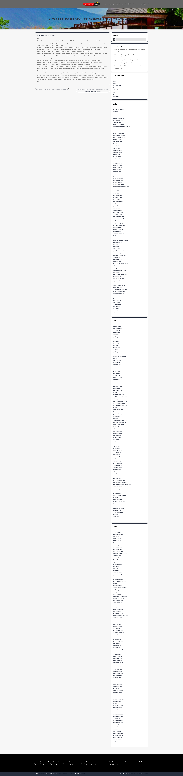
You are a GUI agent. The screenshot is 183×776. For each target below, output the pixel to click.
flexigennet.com (117, 639)
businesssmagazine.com (119, 354)
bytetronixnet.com (117, 737)
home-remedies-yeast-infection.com (122, 126)
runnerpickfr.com (117, 332)
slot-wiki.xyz (116, 474)
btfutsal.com (116, 341)
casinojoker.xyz (117, 469)
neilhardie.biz (116, 448)
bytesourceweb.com (118, 720)
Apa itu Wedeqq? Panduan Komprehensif (126, 60)
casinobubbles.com (118, 146)
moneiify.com (116, 577)
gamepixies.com (117, 206)
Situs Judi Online (142, 4)
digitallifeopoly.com (118, 144)
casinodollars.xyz (117, 467)
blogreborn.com (117, 360)
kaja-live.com (116, 371)
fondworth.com (117, 555)
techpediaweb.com (118, 677)
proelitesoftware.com (118, 216)
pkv (114, 92)
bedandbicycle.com (118, 199)
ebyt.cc (115, 407)
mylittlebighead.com (118, 191)
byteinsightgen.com (118, 705)
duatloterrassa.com (118, 236)
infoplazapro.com (117, 686)
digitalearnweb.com (118, 534)
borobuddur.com (117, 171)
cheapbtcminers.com (118, 184)
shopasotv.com (117, 491)
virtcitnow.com (116, 362)
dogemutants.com (117, 624)
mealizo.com (116, 566)
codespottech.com (117, 652)
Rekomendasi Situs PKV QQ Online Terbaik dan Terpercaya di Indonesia (57, 774)
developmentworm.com (119, 501)
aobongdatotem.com (118, 124)
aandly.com (116, 516)
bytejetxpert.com (117, 739)
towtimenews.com (117, 594)
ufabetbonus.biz (117, 510)
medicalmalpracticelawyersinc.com (122, 484)
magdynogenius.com (118, 665)
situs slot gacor (117, 85)
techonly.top (116, 349)
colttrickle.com (116, 330)
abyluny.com (116, 308)
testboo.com (116, 439)
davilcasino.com (117, 156)
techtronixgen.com (117, 669)
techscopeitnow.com (118, 735)
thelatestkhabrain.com (118, 560)
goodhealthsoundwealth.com (120, 615)
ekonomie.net (116, 497)
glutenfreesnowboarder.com (120, 251)
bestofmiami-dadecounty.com (120, 131)
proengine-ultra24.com (118, 424)
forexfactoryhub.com (118, 369)
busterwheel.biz (117, 456)
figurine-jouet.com (117, 287)
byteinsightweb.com (118, 662)
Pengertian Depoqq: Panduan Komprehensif (126, 63)
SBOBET (129, 4)
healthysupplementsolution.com (121, 650)
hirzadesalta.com (117, 141)
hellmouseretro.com (118, 620)
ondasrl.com (116, 246)
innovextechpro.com (118, 671)
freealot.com (116, 193)
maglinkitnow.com (117, 660)
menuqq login (37, 762)
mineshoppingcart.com (119, 135)
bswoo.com (116, 519)
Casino (122, 4)
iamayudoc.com (117, 188)
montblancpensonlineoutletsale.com (122, 397)
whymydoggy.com (117, 532)
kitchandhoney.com (118, 431)
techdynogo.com (117, 654)
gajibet (114, 764)
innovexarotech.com (118, 729)
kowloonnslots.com (118, 386)
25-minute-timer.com (118, 178)
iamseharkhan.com (118, 557)
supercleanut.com (117, 197)
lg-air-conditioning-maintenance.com (122, 414)
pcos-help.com (116, 339)
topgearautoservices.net (119, 285)
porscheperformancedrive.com (120, 240)
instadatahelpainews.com (119, 296)
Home (104, 4)
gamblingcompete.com (119, 352)
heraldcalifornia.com (118, 201)
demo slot (115, 87)
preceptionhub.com (118, 120)
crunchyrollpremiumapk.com (120, 587)
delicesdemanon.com (118, 437)
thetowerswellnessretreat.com (120, 263)
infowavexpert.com (118, 690)
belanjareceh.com (117, 547)
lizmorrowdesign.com (118, 253)
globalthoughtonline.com (119, 575)
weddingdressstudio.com (119, 441)
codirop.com (116, 343)
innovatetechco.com (118, 682)
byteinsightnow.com (118, 722)
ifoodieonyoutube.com (118, 133)
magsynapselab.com (118, 667)
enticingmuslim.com (118, 613)
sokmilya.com (116, 306)
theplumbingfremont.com (119, 506)
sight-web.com (116, 375)
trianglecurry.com (117, 259)
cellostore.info (116, 570)
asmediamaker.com (118, 572)
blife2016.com (116, 248)
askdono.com (116, 347)
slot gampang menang (95, 764)
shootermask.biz (117, 454)
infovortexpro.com (117, 731)
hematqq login (113, 762)
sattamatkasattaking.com (119, 270)
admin (53, 35)
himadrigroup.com (117, 377)
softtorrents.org (117, 231)
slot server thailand (62, 762)
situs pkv (44, 762)
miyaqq (109, 764)
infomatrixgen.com (118, 709)
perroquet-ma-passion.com (120, 291)
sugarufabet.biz (117, 281)
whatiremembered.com (119, 403)
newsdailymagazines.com (119, 118)
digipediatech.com (117, 658)
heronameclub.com (118, 641)
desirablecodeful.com (118, 637)
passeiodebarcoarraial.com (120, 553)
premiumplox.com (117, 444)
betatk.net (115, 514)
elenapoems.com (117, 617)
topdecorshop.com (117, 489)
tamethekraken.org (117, 242)
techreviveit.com (117, 688)
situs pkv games (89, 762)
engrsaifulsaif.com (118, 182)
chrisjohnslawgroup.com (119, 223)
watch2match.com (117, 476)
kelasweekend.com (118, 512)
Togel (134, 4)
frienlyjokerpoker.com (118, 384)
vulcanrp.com (116, 392)
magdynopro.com (117, 684)
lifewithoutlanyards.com (119, 427)
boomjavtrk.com (117, 311)
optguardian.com (117, 152)
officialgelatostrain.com (119, 266)
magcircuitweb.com (118, 673)
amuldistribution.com (118, 169)
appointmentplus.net (118, 499)
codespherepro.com (118, 716)
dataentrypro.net (117, 540)
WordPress (145, 774)
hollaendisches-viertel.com (119, 422)
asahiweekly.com (117, 195)
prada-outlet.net (117, 326)
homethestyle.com (117, 167)
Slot (117, 4)
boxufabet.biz (116, 283)
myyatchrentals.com (118, 579)
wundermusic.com (117, 173)
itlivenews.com (117, 504)
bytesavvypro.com (117, 703)
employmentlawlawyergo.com (120, 482)
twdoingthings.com (118, 630)
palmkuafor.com (117, 538)
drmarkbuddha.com (118, 412)
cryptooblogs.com (117, 163)
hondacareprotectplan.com (120, 590)
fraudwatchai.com (117, 159)
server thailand (121, 762)
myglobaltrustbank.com (119, 480)
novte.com (115, 418)
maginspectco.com (118, 742)
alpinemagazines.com (118, 390)
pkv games (116, 96)
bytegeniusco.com (117, 692)
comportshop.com (117, 486)
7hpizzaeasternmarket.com (120, 420)
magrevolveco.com (118, 727)
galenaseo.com (117, 478)
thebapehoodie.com (118, 609)
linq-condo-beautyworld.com (120, 405)
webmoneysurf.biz (117, 450)
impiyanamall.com (117, 150)
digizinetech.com (117, 707)
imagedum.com (117, 261)
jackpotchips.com (117, 214)
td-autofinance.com (118, 382)
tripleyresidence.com (118, 229)
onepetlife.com (117, 272)
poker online (116, 90)
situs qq (55, 762)
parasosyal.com (117, 611)
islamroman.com (117, 379)
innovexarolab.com (118, 712)
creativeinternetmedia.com (119, 356)
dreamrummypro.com (118, 542)
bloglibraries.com (117, 605)
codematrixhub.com (118, 694)
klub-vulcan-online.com (119, 225)
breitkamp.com (117, 227)
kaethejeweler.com (117, 268)
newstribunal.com (117, 116)
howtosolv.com (117, 435)
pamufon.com (116, 238)
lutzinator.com (116, 244)
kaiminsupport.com (118, 545)
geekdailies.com (117, 298)
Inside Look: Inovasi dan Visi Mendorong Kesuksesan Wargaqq (52, 89)
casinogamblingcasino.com (120, 592)
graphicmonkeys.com (118, 203)
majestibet (104, 764)
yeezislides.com (117, 122)
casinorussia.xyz (117, 461)
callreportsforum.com (118, 304)
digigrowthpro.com (118, 328)
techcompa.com (117, 373)
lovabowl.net (116, 111)
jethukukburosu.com (118, 600)
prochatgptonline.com (118, 367)
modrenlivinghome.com (119, 293)
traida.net (115, 429)
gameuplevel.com (117, 165)
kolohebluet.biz (117, 452)
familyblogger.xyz (117, 221)
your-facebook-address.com (120, 289)
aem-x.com (116, 161)
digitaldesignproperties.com (120, 562)
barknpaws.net (116, 568)
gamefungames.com (118, 176)
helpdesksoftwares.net (118, 109)
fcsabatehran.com (117, 622)
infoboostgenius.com (118, 699)
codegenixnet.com (117, 718)
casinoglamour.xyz (118, 465)
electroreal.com (117, 129)
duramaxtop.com (117, 626)
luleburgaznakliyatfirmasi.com (120, 607)
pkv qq (114, 81)
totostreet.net (116, 154)
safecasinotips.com (118, 212)
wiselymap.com (117, 364)
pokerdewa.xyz (117, 471)
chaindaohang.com (118, 409)
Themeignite (133, 774)
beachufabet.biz (117, 276)
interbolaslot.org (117, 536)
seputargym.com (117, 148)
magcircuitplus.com (118, 733)
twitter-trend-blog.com (118, 394)
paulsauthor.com (117, 635)
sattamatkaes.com (117, 585)
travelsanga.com (117, 493)
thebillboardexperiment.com (120, 274)
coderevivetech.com (118, 724)
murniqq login (105, 762)
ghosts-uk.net (116, 345)
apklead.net (116, 313)
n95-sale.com (116, 358)
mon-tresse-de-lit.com (118, 278)
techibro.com (116, 388)
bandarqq (111, 4)
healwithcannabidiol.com (119, 255)
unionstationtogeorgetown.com (121, 186)
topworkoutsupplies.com (119, 137)
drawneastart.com (117, 208)
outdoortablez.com (118, 645)
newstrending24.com (118, 508)
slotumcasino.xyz (117, 463)
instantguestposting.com (119, 495)
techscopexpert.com (118, 675)
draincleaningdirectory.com (120, 596)
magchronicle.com (117, 656)
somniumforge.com (118, 602)
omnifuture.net (116, 334)
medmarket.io (116, 643)
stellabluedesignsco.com (119, 632)
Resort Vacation (124, 774)
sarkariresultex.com (118, 564)
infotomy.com (116, 647)
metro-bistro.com (117, 433)
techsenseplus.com (118, 697)
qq (113, 94)
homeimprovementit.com (119, 114)
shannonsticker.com (118, 549)
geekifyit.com (116, 583)
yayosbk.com (116, 446)
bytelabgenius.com (118, 680)
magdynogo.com (117, 744)
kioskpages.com (117, 257)
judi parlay (70, 762)
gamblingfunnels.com (118, 337)
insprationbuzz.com (118, 551)
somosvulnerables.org (118, 233)
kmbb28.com (116, 302)
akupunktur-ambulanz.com (120, 401)
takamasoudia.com (118, 628)
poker (114, 83)
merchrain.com (117, 300)
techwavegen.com (117, 701)
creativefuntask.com (118, 180)
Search (115, 35)
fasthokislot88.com (118, 210)
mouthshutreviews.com (119, 139)
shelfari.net (116, 459)
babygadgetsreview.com (119, 399)
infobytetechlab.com (118, 714)
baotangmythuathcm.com (119, 598)
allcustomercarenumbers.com (120, 218)
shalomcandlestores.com (119, 581)
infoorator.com (116, 416)
